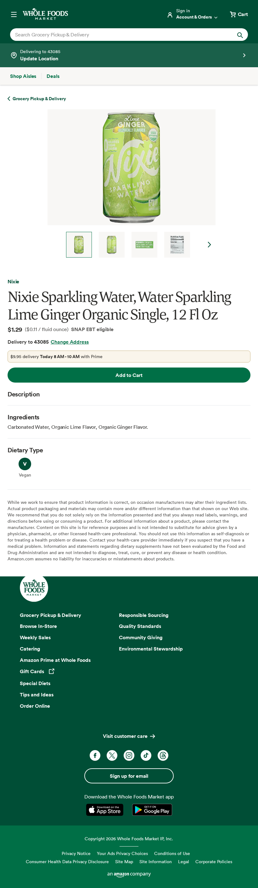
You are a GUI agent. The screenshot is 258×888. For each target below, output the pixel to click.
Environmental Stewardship (151, 648)
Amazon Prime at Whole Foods (55, 659)
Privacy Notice (76, 853)
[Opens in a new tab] (106, 810)
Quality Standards (140, 626)
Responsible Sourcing (144, 615)
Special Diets (35, 683)
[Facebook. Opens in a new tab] (95, 755)
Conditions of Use (172, 853)
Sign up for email (129, 775)
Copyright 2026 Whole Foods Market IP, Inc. (129, 839)
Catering (30, 648)
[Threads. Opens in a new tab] (163, 755)
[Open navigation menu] (14, 14)
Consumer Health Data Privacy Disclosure (67, 861)
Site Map (124, 861)
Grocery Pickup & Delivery (50, 615)
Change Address (70, 341)
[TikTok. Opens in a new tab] (146, 755)
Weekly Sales (35, 637)
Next (209, 245)
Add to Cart (129, 375)
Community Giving (141, 637)
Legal (183, 861)
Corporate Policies (213, 861)
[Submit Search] (240, 34)
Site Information (155, 861)
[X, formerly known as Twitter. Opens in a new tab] (112, 755)
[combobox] (117, 34)
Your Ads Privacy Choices (122, 853)
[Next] (129, 183)
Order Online (35, 705)
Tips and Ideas (36, 694)
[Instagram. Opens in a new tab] (129, 755)
